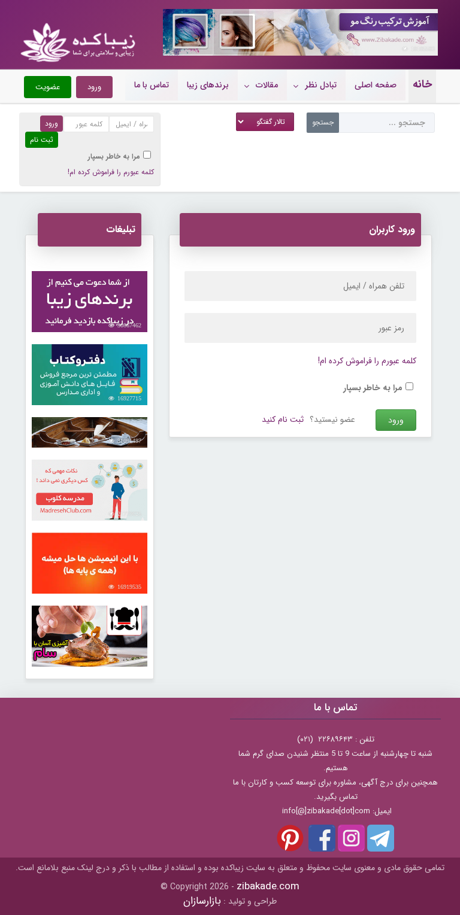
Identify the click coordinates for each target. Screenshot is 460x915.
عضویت (47, 87)
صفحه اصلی (376, 85)
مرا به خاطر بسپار (114, 156)
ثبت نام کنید (283, 419)
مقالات (267, 85)
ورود (94, 87)
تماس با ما (151, 85)
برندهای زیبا (208, 85)
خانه (422, 84)
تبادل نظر (321, 85)
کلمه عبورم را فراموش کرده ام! (111, 172)
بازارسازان (202, 901)
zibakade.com (268, 886)
